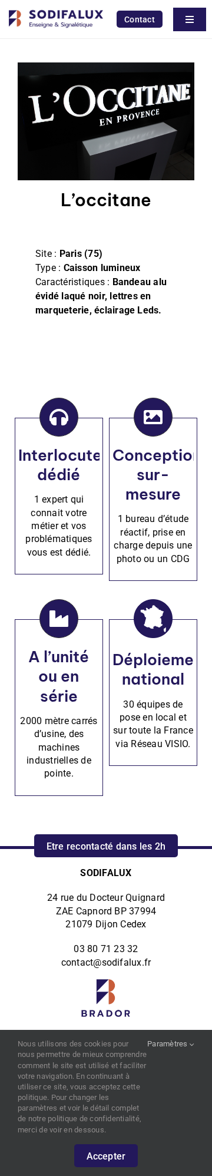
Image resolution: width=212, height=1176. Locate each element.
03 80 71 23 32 (106, 948)
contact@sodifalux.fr (106, 962)
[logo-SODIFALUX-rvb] (56, 7)
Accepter (106, 1156)
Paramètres (168, 1043)
